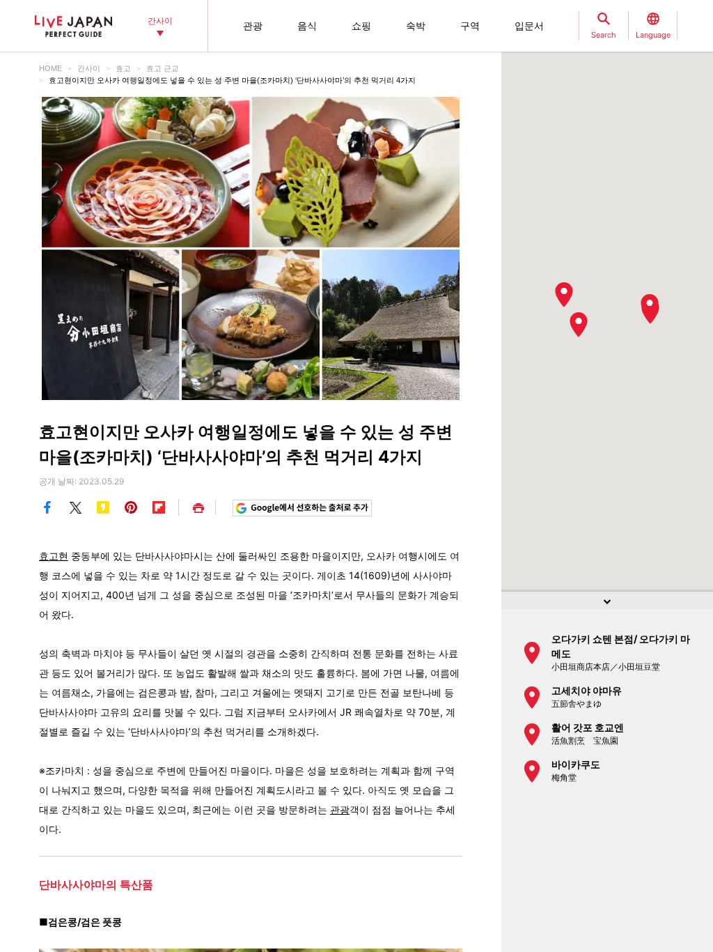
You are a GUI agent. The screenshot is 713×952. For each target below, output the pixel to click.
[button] (579, 325)
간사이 (88, 68)
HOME (50, 68)
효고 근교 (162, 68)
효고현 (53, 556)
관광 (340, 809)
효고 (123, 68)
